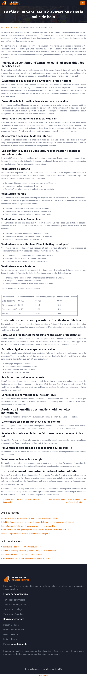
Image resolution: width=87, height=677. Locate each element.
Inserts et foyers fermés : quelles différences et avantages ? (25, 533)
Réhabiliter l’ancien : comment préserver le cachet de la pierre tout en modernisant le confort (37, 522)
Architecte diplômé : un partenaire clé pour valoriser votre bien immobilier (29, 518)
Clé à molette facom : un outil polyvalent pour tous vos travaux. (26, 558)
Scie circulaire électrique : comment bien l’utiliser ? (21, 547)
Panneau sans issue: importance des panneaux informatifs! (21, 501)
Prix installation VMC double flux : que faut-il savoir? (21, 554)
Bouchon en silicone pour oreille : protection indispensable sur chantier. (29, 550)
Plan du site (43, 675)
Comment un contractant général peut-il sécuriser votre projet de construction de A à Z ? (35, 530)
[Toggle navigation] (82, 3)
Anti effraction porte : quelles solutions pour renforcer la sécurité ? (66, 501)
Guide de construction (10, 28)
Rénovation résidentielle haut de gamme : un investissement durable (28, 526)
